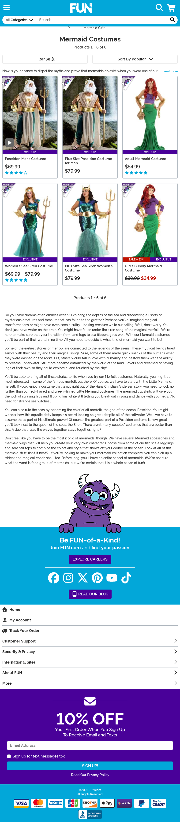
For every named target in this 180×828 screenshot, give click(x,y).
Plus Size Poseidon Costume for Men (88, 161)
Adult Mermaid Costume (145, 159)
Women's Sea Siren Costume (29, 266)
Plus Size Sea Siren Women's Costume (88, 268)
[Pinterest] (97, 578)
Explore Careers (90, 559)
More (7, 683)
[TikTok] (126, 578)
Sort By (132, 59)
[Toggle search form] (159, 7)
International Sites (19, 662)
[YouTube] (111, 578)
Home (14, 609)
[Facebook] (53, 578)
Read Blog (93, 594)
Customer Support (19, 641)
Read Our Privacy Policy (90, 775)
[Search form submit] (172, 20)
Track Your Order (24, 630)
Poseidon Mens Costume (25, 159)
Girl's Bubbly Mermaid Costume (143, 268)
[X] (82, 578)
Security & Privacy (18, 652)
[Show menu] (6, 7)
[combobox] (102, 20)
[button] (172, 7)
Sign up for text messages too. (39, 756)
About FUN (12, 673)
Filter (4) (43, 59)
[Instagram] (68, 578)
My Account (20, 620)
